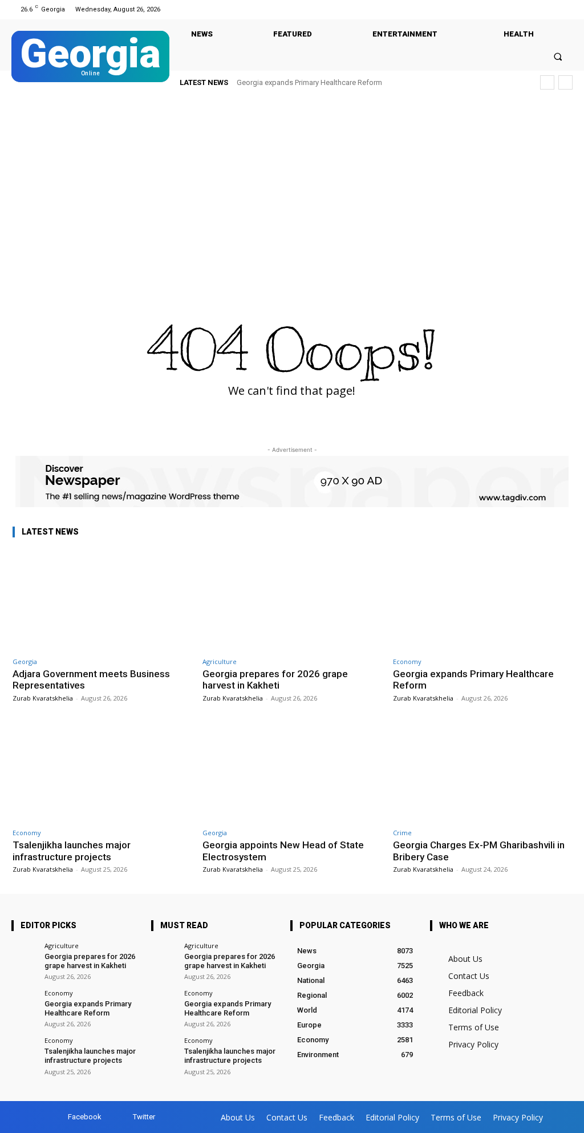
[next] (565, 82)
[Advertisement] (292, 185)
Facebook (85, 1116)
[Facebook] (551, 9)
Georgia (25, 661)
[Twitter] (565, 9)
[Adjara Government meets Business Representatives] (102, 600)
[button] (558, 56)
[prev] (547, 82)
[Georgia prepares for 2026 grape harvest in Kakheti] (291, 600)
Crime (402, 832)
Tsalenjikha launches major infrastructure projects (327, 82)
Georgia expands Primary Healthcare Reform (473, 679)
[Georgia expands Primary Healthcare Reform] (482, 600)
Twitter (144, 1116)
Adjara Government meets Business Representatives (91, 679)
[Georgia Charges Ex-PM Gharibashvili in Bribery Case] (482, 772)
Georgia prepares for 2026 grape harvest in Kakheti (275, 679)
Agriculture (219, 661)
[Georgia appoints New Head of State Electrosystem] (291, 772)
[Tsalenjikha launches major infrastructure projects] (102, 772)
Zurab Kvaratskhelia (43, 698)
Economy (407, 661)
